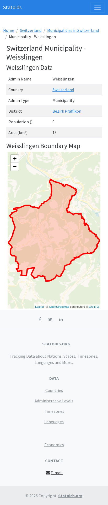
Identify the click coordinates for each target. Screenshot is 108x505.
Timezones (54, 411)
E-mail (57, 472)
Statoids (12, 7)
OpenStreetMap (59, 306)
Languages (54, 421)
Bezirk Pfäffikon (66, 111)
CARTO (94, 306)
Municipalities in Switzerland (73, 30)
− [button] (15, 166)
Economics (54, 444)
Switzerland (30, 30)
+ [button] (15, 158)
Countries (54, 390)
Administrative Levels (54, 400)
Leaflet (39, 306)
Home (8, 30)
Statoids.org (70, 495)
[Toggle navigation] (97, 7)
